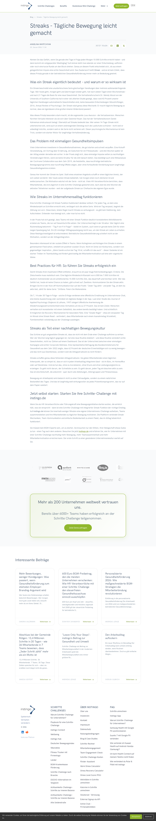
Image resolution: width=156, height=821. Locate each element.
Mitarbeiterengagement (90, 748)
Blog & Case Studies (89, 738)
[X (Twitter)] (124, 46)
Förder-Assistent (87, 761)
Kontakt (83, 720)
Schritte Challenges (46, 6)
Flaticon (31, 737)
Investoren (84, 716)
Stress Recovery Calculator (92, 770)
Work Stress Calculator (90, 766)
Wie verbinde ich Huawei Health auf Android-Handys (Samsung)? (121, 746)
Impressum (85, 725)
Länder (54, 760)
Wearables (55, 748)
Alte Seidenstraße (58, 802)
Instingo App (115, 716)
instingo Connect (58, 730)
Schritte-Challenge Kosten (91, 757)
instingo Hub (56, 739)
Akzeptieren (136, 817)
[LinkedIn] (117, 46)
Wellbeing (55, 734)
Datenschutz (85, 729)
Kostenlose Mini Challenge (83, 6)
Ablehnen (148, 817)
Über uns (84, 711)
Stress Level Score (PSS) (90, 775)
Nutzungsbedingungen (89, 734)
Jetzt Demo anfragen (78, 528)
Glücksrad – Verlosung (90, 795)
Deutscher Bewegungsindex (62, 743)
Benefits (63, 6)
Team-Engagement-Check (91, 752)
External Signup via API (90, 799)
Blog (31, 17)
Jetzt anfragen (121, 6)
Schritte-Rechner (87, 744)
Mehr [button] (103, 6)
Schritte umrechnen (118, 711)
